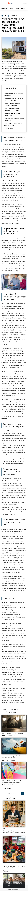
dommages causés (20, 68)
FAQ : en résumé (8, 128)
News (4, 828)
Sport (3, 735)
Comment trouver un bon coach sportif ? (12, 733)
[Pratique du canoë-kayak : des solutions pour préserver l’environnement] (14, 746)
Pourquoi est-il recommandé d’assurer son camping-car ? (11, 109)
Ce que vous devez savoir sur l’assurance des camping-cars (12, 104)
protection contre (20, 156)
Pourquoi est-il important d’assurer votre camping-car (13, 124)
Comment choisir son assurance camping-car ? (12, 114)
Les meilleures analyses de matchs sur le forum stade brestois (14, 867)
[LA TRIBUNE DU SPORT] (10, 3)
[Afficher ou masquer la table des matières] (20, 88)
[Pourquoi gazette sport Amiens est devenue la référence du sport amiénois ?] (14, 814)
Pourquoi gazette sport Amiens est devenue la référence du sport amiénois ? (14, 832)
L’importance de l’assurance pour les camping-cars (13, 94)
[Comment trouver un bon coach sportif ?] (14, 723)
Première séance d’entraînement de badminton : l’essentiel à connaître (11, 781)
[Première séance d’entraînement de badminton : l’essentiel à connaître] (14, 770)
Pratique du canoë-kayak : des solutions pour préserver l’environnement (13, 757)
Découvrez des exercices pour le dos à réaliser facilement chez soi (13, 882)
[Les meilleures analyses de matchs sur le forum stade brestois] (14, 849)
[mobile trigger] (2, 3)
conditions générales (10, 461)
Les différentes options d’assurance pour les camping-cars (13, 99)
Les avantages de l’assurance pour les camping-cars (14, 119)
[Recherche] (21, 3)
